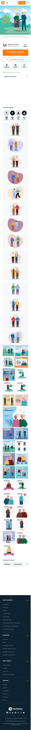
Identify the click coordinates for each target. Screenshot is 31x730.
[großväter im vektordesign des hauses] (9, 482)
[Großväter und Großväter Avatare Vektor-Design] (9, 508)
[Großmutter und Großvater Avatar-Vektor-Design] (9, 599)
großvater (7, 717)
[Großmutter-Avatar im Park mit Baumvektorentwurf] (9, 398)
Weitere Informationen (10, 75)
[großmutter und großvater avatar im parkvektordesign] (8, 349)
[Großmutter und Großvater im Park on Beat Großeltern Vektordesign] (9, 360)
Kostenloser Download (15, 52)
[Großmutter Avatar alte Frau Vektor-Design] (9, 665)
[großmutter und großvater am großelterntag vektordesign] (9, 372)
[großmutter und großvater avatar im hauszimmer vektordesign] (9, 678)
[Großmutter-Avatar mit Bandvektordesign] (9, 573)
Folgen (25, 46)
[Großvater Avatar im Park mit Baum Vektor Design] (9, 586)
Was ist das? (17, 72)
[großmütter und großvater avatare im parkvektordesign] (22, 361)
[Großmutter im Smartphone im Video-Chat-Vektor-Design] (9, 652)
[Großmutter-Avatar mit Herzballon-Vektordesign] (9, 612)
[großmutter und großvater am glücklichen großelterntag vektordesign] (9, 521)
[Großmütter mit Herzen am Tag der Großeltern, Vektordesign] (9, 547)
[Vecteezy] (2, 2)
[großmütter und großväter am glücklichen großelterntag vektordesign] (9, 385)
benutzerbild (18, 717)
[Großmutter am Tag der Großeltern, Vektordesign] (9, 437)
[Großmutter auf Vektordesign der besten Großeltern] (8, 470)
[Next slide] (24, 717)
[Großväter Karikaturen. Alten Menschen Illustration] (15, 128)
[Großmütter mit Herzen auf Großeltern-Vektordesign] (15, 453)
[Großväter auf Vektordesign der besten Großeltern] (21, 424)
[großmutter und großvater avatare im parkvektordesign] (9, 495)
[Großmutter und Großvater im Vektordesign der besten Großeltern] (9, 560)
